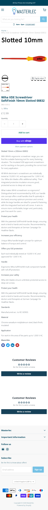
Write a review (24, 373)
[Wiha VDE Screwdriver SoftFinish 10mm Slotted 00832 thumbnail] (5, 87)
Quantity (4, 118)
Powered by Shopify (24, 505)
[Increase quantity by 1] (22, 124)
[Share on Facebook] (3, 345)
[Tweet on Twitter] (8, 345)
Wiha (6, 108)
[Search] (43, 19)
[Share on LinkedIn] (12, 345)
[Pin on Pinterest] (17, 345)
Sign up (38, 469)
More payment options (24, 147)
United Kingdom (23, 481)
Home (3, 31)
